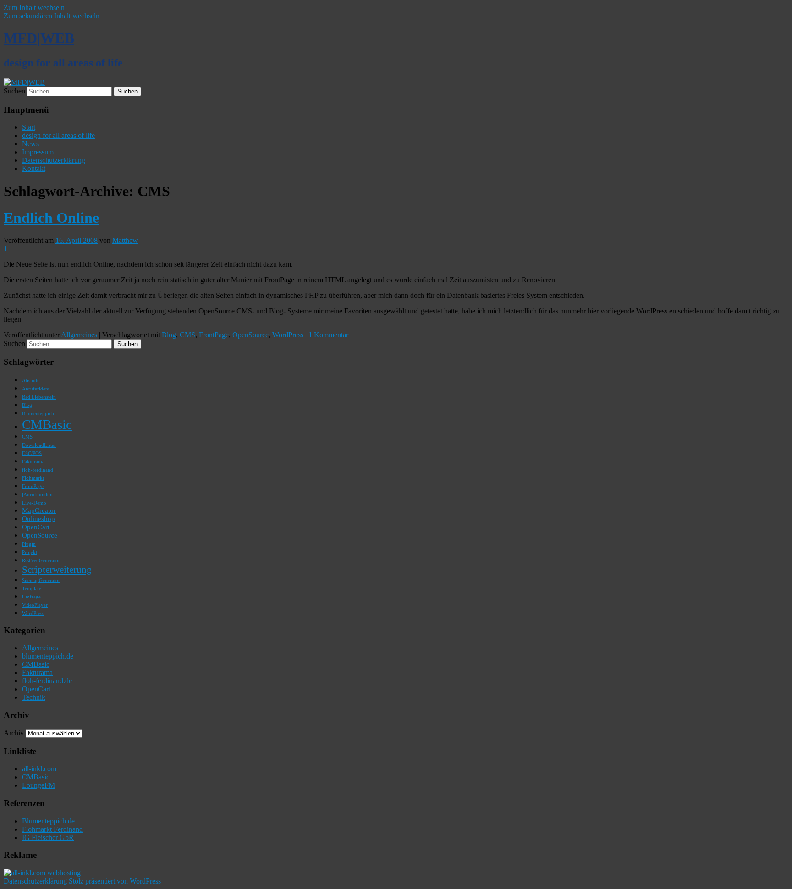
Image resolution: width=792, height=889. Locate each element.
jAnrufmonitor (37, 494)
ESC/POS (32, 453)
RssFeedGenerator (41, 560)
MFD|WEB (39, 38)
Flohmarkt (33, 478)
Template (31, 588)
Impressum (38, 152)
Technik (33, 697)
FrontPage (214, 335)
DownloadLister (39, 445)
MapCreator (39, 510)
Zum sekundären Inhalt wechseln (51, 16)
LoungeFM (38, 785)
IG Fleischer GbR (48, 837)
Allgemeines (79, 335)
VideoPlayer (35, 605)
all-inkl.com (39, 769)
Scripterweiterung (57, 569)
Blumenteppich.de (48, 821)
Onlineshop (38, 518)
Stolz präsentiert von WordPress (115, 881)
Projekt (29, 552)
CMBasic (47, 424)
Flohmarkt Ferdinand (52, 829)
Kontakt (33, 168)
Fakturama (33, 461)
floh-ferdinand (37, 469)
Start (28, 127)
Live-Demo (34, 502)
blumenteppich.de (47, 656)
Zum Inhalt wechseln (34, 7)
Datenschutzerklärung (53, 160)
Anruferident (36, 388)
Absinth (30, 380)
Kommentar (328, 335)
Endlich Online (51, 217)
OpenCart (36, 527)
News (30, 144)
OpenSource (250, 335)
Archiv (14, 733)
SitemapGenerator (41, 580)
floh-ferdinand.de (47, 681)
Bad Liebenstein (39, 397)
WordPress (287, 335)
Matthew (125, 240)
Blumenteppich (38, 413)
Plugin (29, 544)
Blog (169, 335)
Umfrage (31, 596)
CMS (187, 335)
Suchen (14, 91)
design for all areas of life (58, 135)
